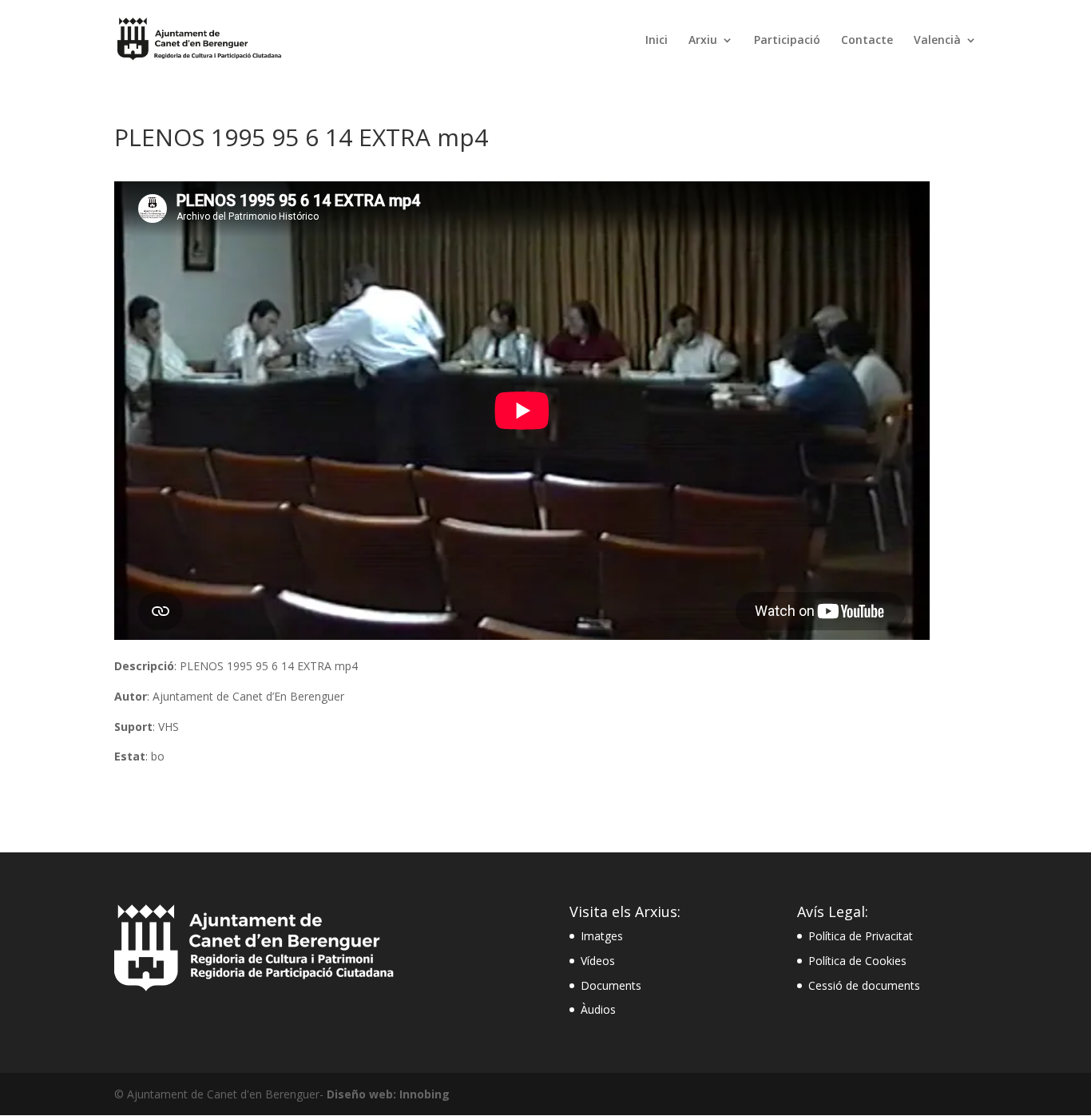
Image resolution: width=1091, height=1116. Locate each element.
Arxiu (702, 40)
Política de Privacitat (860, 935)
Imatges (602, 935)
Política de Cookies (857, 960)
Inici (656, 40)
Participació (787, 40)
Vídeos (598, 960)
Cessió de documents (864, 985)
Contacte (867, 40)
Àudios (598, 1009)
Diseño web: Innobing (388, 1094)
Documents (611, 985)
